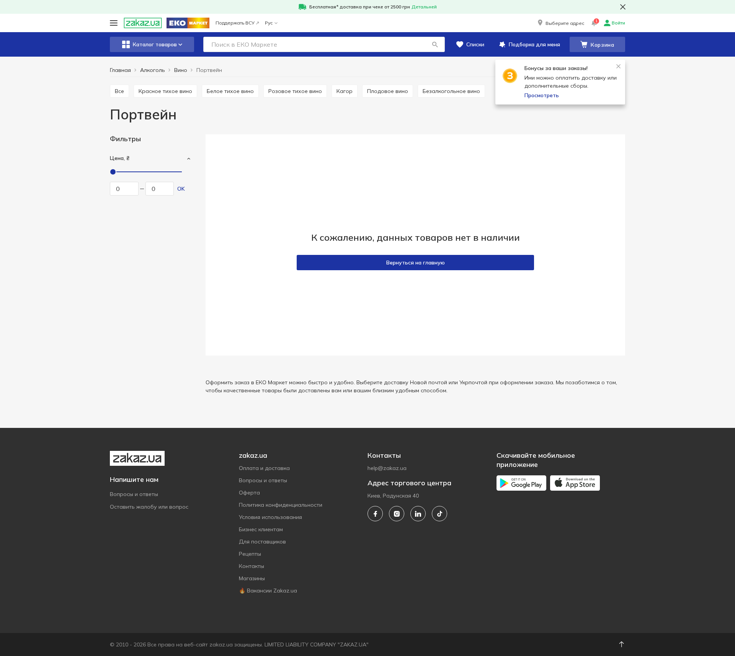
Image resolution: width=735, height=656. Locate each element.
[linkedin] (418, 513)
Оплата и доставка (264, 468)
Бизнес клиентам (261, 529)
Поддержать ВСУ (235, 23)
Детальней (424, 7)
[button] (560, 23)
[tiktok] (439, 513)
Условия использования (270, 517)
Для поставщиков (262, 541)
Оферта (249, 492)
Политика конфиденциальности (280, 504)
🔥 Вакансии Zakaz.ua (268, 590)
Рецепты (250, 553)
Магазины (252, 578)
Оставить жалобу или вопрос (149, 506)
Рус (269, 23)
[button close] (623, 7)
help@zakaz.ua (387, 468)
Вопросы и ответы (134, 494)
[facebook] (375, 513)
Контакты (251, 566)
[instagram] (396, 513)
